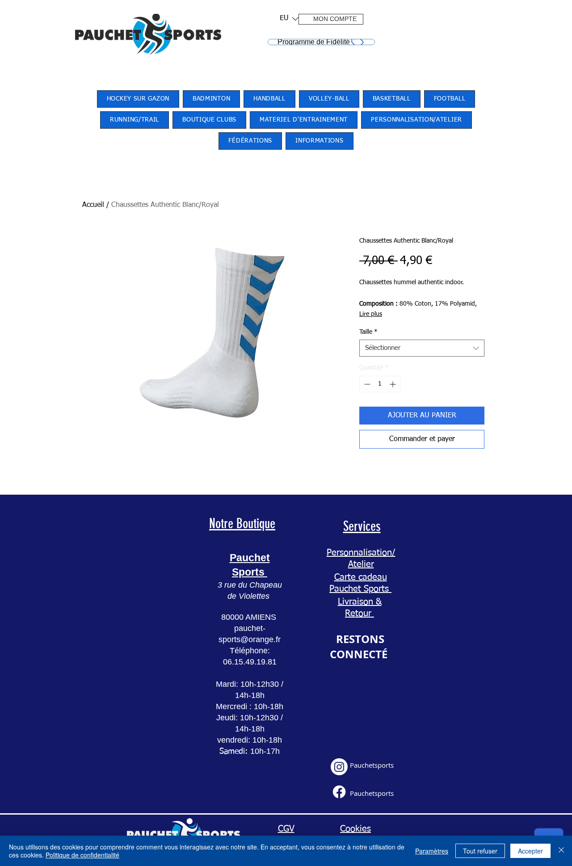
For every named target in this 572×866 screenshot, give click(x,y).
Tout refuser (480, 850)
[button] (286, 18)
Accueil (93, 205)
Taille (368, 332)
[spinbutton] (380, 384)
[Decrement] (366, 384)
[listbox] (289, 18)
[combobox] (421, 348)
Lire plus (370, 314)
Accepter (530, 850)
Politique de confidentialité (82, 854)
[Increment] (393, 384)
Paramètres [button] (431, 850)
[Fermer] (561, 851)
